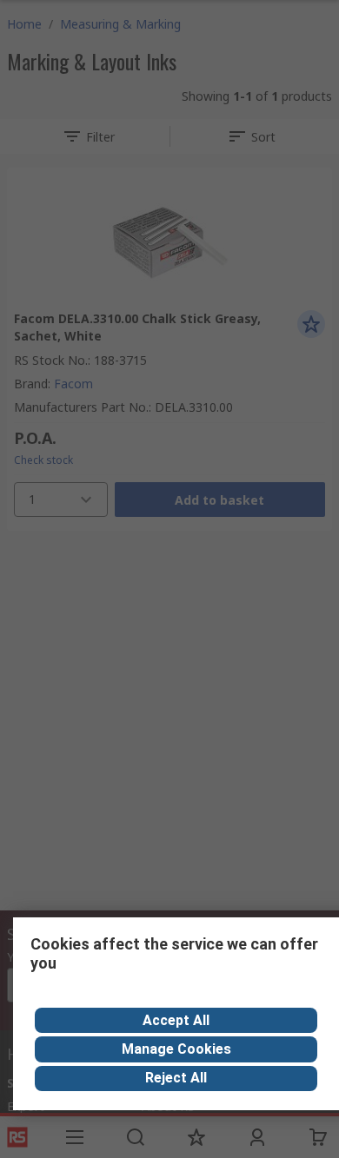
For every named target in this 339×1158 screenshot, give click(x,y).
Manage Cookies (176, 1049)
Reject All (176, 1077)
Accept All (176, 1020)
